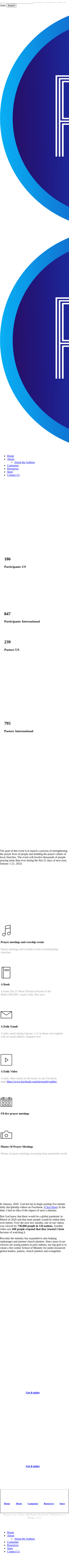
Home (10, 1532)
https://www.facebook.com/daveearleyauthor (32, 1081)
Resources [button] (49, 1503)
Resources (13, 1545)
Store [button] (62, 1503)
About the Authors (24, 1538)
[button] (34, 1392)
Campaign (13, 1541)
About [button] (19, 1503)
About (10, 1535)
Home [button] (7, 1503)
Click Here (51, 1207)
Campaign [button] (33, 1503)
